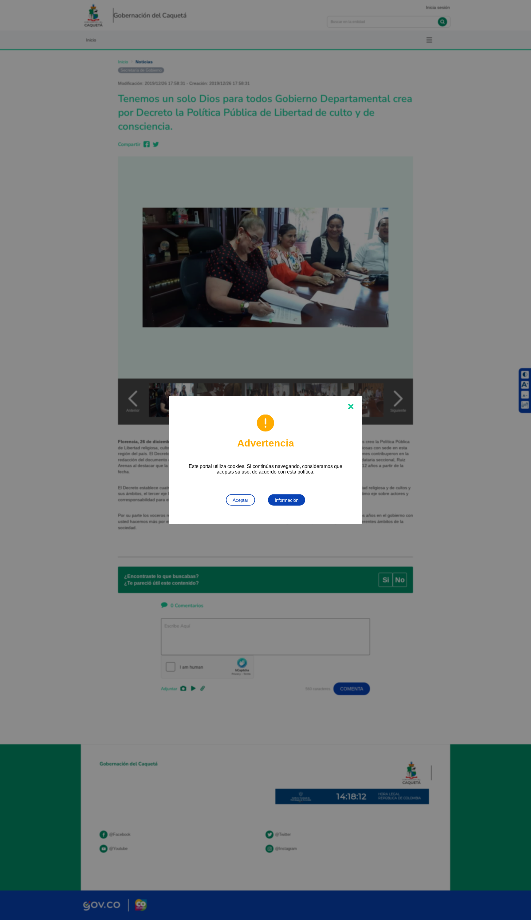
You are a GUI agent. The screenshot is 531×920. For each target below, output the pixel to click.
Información (286, 500)
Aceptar (240, 500)
